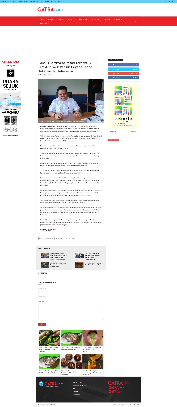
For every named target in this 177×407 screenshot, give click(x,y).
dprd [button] (73, 238)
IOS (138, 404)
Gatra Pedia (61, 1)
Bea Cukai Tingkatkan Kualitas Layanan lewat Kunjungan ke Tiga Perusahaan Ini (92, 256)
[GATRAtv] (117, 391)
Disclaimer (76, 395)
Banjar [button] (41, 238)
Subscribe (134, 73)
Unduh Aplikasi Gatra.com (119, 404)
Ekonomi (60, 19)
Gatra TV (53, 1)
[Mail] (175, 1)
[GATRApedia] (117, 387)
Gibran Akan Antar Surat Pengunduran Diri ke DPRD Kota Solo (58, 265)
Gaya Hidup (95, 19)
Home (42, 19)
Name (40, 284)
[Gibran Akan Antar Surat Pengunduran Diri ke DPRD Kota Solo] (45, 265)
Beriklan (75, 391)
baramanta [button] (59, 238)
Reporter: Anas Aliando (48, 229)
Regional (107, 19)
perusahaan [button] (50, 238)
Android (132, 404)
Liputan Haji (118, 19)
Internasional (82, 19)
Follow (135, 69)
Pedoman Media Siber (80, 385)
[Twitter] (172, 1)
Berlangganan (34, 1)
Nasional (50, 19)
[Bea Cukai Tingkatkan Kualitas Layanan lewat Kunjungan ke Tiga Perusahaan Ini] (79, 255)
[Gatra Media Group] (118, 383)
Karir (74, 388)
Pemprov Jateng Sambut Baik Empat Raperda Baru (93, 264)
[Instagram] (169, 1)
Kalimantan (46, 59)
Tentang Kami (77, 382)
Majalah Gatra (45, 1)
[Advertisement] (88, 41)
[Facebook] (165, 1)
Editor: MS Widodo (47, 231)
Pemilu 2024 (43, 23)
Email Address (42, 293)
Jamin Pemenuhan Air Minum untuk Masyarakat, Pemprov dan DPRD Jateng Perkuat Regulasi (58, 256)
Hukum (70, 19)
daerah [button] (67, 238)
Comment (41, 301)
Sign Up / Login (23, 1)
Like (136, 65)
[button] (137, 21)
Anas (41, 74)
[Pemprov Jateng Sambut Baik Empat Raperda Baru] (79, 265)
